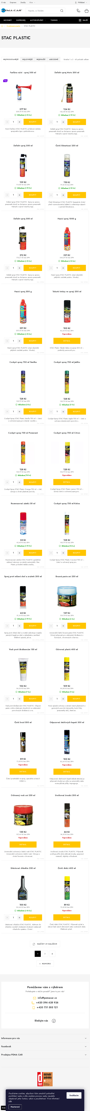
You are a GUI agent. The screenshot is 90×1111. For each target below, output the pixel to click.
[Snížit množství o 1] (7, 122)
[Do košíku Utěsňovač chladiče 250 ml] (33, 917)
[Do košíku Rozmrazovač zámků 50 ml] (33, 553)
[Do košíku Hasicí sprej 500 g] (33, 341)
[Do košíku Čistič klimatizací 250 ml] (76, 195)
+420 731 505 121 (47, 1007)
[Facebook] (54, 1021)
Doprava (13, 2)
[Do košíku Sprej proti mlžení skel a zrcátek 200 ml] (33, 626)
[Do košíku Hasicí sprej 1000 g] (76, 268)
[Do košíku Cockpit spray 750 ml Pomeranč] (33, 482)
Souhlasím (74, 1095)
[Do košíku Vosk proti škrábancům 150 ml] (33, 699)
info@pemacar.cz (47, 998)
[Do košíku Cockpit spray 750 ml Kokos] (76, 553)
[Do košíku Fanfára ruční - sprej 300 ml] (33, 122)
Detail (66, 341)
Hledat (62, 11)
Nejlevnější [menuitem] (27, 59)
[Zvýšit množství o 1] (19, 122)
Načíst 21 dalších (47, 944)
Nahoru (46, 963)
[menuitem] (7, 20)
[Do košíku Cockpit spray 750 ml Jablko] (76, 412)
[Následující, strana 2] (45, 954)
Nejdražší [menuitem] (41, 59)
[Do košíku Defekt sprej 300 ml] (33, 195)
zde (10, 1101)
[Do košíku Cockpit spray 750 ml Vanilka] (33, 411)
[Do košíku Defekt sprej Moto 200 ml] (76, 122)
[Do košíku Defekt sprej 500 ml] (33, 268)
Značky (23, 2)
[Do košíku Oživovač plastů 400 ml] (76, 699)
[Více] (83, 20)
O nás (3, 2)
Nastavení (15, 1106)
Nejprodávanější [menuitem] (11, 59)
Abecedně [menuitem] (53, 59)
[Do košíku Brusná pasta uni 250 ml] (76, 626)
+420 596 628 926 (79, 11)
